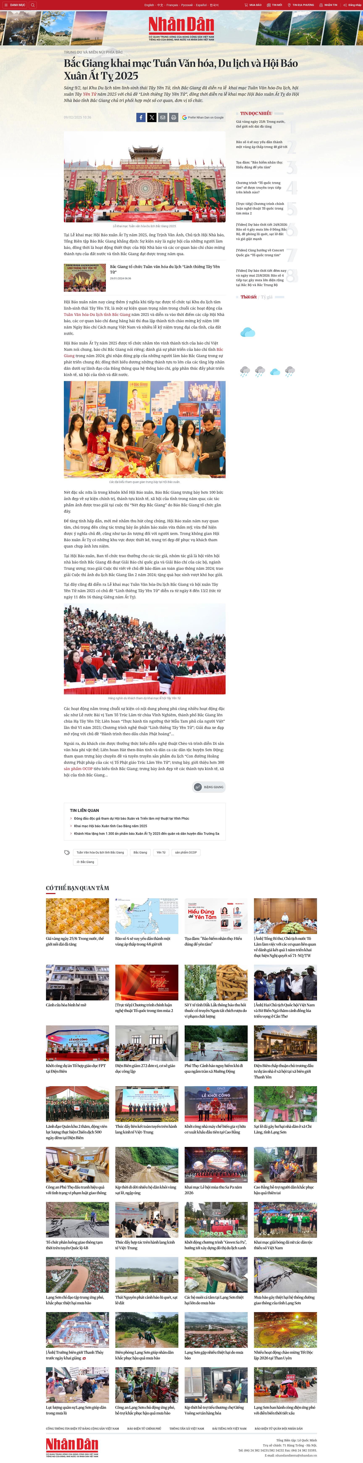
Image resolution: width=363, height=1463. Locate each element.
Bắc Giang (140, 852)
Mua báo (256, 5)
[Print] (173, 117)
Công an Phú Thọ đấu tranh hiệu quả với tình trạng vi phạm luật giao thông (76, 1190)
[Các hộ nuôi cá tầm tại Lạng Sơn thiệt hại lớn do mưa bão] (216, 1275)
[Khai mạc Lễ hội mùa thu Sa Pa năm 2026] (216, 1165)
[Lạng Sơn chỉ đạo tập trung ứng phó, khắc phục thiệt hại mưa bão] (77, 1275)
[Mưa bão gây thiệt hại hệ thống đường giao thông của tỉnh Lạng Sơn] (285, 1275)
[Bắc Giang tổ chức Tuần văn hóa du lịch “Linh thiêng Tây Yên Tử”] (85, 278)
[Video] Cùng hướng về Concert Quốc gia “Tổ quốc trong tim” (260, 252)
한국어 (214, 5)
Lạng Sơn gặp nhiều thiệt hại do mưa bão (214, 1355)
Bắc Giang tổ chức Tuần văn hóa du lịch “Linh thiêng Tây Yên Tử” (165, 269)
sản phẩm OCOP (78, 768)
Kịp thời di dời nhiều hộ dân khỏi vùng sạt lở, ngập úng (145, 1190)
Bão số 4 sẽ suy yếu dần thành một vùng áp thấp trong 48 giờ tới (261, 144)
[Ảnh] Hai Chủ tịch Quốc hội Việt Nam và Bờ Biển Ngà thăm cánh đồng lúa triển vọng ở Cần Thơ (284, 1011)
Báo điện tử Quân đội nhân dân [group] (279, 1428)
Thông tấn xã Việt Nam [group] (187, 1428)
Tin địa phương (303, 5)
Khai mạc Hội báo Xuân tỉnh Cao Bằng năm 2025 (110, 826)
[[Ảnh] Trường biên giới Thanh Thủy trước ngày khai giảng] (77, 1330)
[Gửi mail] (162, 117)
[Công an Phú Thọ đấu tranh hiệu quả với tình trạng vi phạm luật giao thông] (77, 1165)
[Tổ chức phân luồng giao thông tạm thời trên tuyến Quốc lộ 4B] (77, 1220)
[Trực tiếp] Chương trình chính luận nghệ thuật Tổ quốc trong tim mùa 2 (260, 208)
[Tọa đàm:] (216, 916)
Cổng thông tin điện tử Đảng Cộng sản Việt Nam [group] (82, 1428)
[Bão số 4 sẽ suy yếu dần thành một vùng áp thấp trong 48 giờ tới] (146, 916)
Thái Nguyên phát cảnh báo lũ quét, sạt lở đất (146, 1300)
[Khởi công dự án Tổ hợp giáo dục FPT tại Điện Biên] (77, 1043)
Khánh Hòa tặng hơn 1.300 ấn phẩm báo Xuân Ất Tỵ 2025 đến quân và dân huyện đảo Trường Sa (146, 834)
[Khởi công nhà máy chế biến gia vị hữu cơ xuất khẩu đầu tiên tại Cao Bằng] (216, 1104)
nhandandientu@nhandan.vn (296, 1455)
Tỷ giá (266, 296)
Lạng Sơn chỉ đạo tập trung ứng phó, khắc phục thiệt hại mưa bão (75, 1300)
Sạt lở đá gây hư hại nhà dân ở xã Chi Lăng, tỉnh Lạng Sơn (283, 1129)
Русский (187, 5)
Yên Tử (89, 94)
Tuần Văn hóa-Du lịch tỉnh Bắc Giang (97, 314)
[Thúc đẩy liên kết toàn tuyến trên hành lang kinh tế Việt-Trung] (146, 1104)
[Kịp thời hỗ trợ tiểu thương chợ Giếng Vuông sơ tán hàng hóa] (216, 1385)
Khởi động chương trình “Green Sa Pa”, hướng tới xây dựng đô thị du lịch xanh (215, 1245)
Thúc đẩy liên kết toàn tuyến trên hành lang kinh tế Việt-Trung (146, 1129)
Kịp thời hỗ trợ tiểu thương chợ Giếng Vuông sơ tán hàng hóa (214, 1410)
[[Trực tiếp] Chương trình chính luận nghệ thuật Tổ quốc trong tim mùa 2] (146, 982)
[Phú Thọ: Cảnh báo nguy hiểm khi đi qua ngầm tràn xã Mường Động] (216, 1043)
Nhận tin (331, 5)
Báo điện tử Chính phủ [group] (144, 1428)
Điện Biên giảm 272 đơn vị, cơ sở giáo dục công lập (145, 1068)
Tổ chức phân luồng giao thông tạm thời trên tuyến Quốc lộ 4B (74, 1245)
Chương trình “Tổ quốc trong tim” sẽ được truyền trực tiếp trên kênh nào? (258, 187)
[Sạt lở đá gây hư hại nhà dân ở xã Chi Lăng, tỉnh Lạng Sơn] (285, 1104)
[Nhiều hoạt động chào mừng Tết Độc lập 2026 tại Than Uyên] (285, 1330)
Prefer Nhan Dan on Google (206, 117)
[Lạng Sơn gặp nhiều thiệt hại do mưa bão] (216, 1330)
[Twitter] (152, 117)
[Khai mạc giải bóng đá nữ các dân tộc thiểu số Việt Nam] (285, 1220)
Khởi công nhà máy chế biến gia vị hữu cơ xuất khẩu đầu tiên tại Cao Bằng (215, 1129)
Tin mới (277, 5)
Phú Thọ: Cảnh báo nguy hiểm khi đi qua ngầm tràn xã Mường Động (214, 1068)
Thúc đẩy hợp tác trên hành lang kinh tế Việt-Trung (145, 1245)
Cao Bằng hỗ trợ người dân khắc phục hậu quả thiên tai (284, 1190)
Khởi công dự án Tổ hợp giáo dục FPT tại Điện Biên (76, 1068)
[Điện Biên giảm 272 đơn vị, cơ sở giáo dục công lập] (146, 1043)
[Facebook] (141, 117)
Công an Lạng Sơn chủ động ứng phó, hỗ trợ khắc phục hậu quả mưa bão (145, 1410)
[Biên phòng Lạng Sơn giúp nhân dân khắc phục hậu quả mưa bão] (146, 1330)
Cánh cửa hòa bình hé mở (66, 1005)
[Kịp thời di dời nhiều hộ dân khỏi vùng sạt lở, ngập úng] (146, 1165)
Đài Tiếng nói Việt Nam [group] (229, 1428)
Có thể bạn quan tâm (77, 888)
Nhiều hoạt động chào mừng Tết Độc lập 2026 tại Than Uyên (283, 1355)
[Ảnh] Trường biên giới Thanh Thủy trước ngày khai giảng (75, 1355)
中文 (160, 5)
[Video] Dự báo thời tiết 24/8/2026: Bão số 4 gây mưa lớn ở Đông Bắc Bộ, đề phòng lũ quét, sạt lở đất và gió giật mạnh (262, 231)
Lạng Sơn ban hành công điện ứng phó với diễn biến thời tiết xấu (284, 1410)
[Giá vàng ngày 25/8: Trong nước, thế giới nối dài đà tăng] (77, 916)
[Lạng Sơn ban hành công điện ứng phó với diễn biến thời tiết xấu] (285, 1385)
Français (172, 5)
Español (201, 5)
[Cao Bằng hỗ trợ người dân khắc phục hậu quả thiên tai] (285, 1165)
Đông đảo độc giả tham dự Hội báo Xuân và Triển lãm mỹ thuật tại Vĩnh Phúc (131, 819)
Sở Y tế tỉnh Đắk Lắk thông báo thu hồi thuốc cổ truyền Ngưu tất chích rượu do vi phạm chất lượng (216, 1011)
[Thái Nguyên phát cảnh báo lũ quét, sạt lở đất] (146, 1275)
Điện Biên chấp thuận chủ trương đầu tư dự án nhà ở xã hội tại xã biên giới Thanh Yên (283, 1071)
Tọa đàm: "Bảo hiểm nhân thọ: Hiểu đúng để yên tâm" (259, 164)
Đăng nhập (355, 5)
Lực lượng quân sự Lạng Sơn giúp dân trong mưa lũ (76, 1410)
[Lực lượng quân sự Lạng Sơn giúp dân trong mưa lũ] (77, 1385)
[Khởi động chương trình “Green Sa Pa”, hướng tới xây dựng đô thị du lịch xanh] (216, 1220)
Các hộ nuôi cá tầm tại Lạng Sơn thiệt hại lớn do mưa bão (214, 1300)
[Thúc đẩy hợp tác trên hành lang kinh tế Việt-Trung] (146, 1220)
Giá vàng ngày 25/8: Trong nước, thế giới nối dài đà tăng (260, 123)
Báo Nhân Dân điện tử (181, 29)
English (149, 5)
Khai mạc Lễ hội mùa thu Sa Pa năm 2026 (213, 1190)
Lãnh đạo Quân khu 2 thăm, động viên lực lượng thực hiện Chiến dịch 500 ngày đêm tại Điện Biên (76, 1132)
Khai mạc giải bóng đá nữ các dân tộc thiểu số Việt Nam (283, 1245)
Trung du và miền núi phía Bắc (93, 52)
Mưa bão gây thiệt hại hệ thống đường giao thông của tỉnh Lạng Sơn (284, 1300)
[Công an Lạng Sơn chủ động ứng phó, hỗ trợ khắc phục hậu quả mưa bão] (146, 1385)
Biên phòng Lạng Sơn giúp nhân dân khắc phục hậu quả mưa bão (144, 1355)
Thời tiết (249, 296)
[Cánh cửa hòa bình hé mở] (77, 982)
